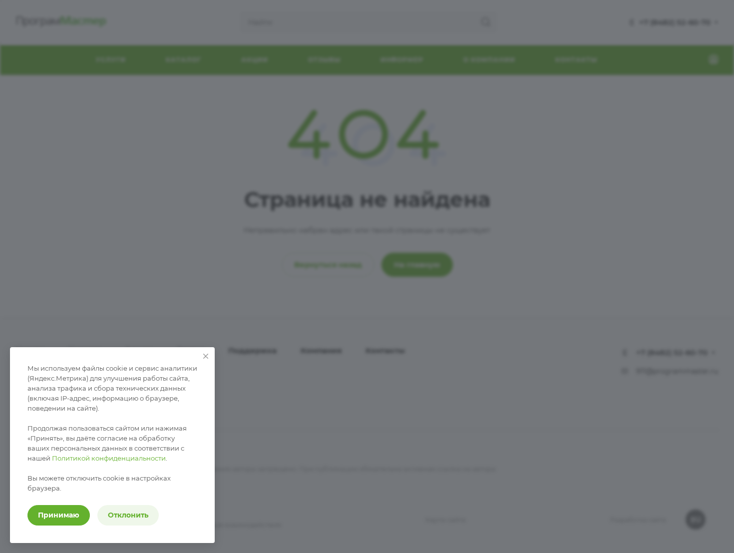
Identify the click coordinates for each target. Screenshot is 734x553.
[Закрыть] (206, 356)
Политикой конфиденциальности (109, 458)
